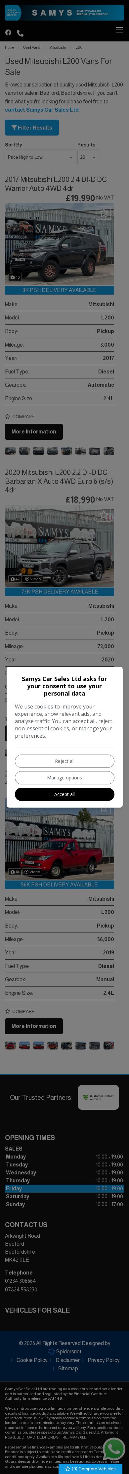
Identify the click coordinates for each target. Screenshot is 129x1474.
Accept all (64, 794)
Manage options (64, 777)
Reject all (64, 761)
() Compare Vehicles (93, 1468)
